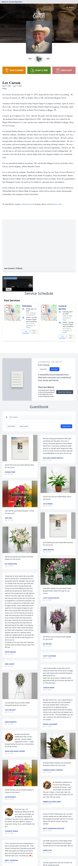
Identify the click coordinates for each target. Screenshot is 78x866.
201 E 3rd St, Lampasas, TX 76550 (30, 326)
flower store (57, 204)
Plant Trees (33, 331)
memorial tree (27, 204)
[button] (12, 311)
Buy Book (54, 369)
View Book (43, 369)
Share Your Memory (64, 392)
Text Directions (26, 332)
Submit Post (66, 426)
